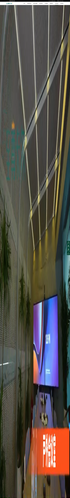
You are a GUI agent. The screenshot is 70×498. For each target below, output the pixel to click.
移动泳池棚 (35, 3)
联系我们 (62, 3)
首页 (24, 3)
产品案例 (46, 3)
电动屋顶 (41, 3)
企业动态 (56, 3)
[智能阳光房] (9, 3)
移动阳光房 (29, 3)
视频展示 (51, 3)
